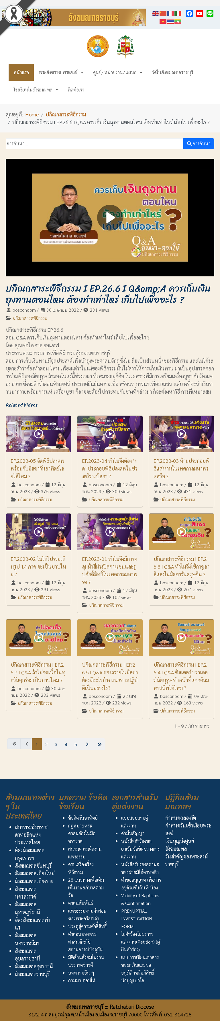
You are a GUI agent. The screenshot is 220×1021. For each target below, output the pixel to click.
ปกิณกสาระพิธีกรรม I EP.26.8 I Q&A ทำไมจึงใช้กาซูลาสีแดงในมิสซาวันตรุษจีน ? (181, 566)
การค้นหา (201, 143)
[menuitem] (21, 72)
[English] (156, 12)
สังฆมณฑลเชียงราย (34, 881)
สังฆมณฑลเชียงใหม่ (34, 873)
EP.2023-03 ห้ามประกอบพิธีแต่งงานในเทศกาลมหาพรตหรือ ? (181, 468)
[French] (170, 12)
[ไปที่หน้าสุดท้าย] (98, 744)
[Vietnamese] (163, 20)
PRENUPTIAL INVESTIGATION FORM (136, 918)
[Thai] (170, 20)
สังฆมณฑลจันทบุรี (33, 865)
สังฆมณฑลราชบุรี (32, 974)
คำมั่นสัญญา (132, 833)
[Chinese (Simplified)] (163, 12)
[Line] (210, 13)
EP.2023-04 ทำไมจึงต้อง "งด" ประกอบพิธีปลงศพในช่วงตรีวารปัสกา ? (109, 468)
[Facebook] (189, 13)
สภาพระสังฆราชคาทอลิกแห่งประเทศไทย (31, 834)
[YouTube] (199, 13)
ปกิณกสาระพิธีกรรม (30, 318)
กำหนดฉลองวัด (180, 817)
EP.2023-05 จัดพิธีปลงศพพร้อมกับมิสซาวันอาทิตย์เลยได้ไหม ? (37, 468)
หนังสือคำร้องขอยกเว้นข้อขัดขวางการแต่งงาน (140, 849)
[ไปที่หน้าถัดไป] (86, 744)
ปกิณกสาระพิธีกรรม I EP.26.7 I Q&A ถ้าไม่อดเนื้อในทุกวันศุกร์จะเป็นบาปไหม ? (38, 672)
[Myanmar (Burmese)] (178, 20)
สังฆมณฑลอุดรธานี (34, 966)
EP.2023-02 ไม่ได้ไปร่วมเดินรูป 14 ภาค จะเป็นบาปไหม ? (38, 566)
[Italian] (178, 12)
